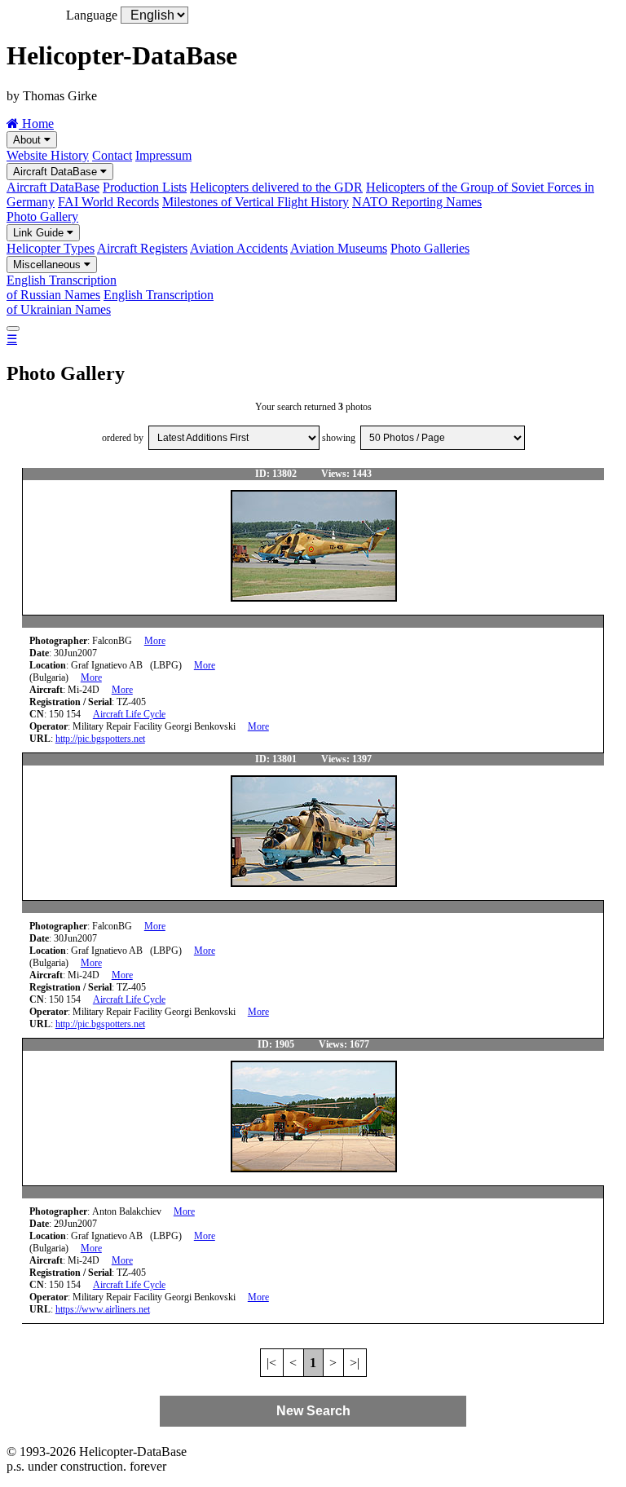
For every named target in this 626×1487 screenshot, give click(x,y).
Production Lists (145, 187)
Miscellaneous (48, 264)
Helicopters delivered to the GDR (276, 187)
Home (36, 123)
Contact (112, 155)
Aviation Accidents (239, 248)
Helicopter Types (51, 248)
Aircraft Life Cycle (129, 714)
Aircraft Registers (142, 248)
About (28, 140)
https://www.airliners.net (102, 1309)
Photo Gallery (42, 216)
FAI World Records (108, 202)
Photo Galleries (430, 248)
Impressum (163, 155)
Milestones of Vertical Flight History (255, 202)
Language (91, 15)
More (154, 640)
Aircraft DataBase (56, 171)
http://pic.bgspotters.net (100, 738)
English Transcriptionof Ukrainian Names (110, 302)
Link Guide (40, 233)
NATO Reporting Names (417, 202)
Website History (48, 155)
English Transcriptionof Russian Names (62, 287)
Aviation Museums (338, 248)
